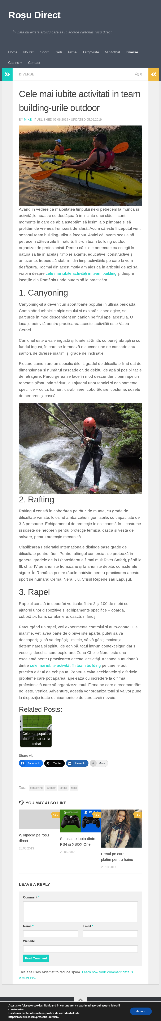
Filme (72, 52)
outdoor (51, 787)
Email (88, 926)
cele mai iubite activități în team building (81, 273)
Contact (34, 63)
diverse (26, 74)
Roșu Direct (34, 15)
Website (29, 941)
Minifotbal (112, 52)
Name (28, 926)
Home (12, 52)
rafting (63, 787)
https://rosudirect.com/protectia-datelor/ (33, 1017)
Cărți (58, 52)
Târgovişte (90, 52)
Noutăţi (28, 52)
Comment (31, 897)
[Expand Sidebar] (7, 74)
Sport (44, 52)
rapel (74, 787)
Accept (140, 1011)
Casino (13, 63)
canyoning (36, 787)
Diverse (132, 52)
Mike (28, 119)
